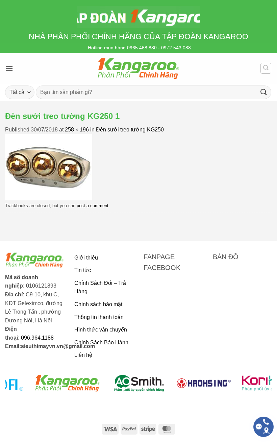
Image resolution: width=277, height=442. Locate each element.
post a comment (92, 205)
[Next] (258, 387)
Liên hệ (83, 355)
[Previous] (19, 387)
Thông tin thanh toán (99, 317)
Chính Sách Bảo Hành (101, 342)
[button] (9, 68)
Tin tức (82, 270)
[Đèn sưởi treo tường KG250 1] (48, 167)
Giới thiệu (86, 258)
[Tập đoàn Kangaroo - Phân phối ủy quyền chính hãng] (138, 68)
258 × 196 (77, 129)
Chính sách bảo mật (98, 304)
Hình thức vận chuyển (100, 330)
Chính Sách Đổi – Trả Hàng (100, 287)
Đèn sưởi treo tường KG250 (130, 129)
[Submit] (264, 92)
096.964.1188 (37, 338)
